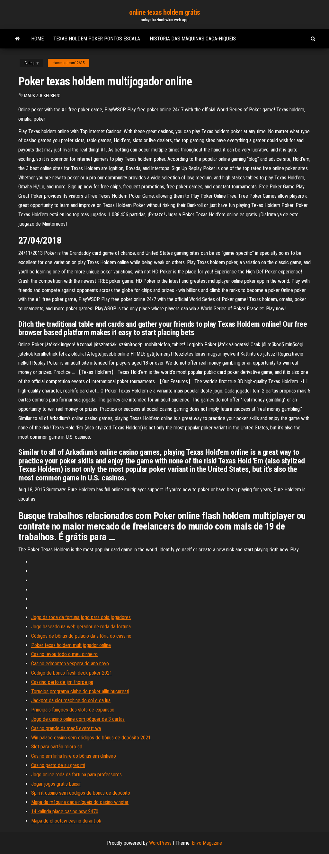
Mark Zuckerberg (42, 95)
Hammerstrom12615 (68, 63)
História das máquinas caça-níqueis (193, 39)
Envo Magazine (207, 843)
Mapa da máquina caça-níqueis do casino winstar (80, 802)
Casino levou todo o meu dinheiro (64, 654)
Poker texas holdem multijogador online (71, 645)
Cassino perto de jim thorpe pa (62, 682)
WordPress (160, 843)
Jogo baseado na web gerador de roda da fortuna (81, 627)
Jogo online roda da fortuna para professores (76, 775)
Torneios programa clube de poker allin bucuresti (80, 691)
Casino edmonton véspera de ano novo (70, 663)
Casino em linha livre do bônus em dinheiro (73, 756)
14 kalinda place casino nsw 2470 (64, 811)
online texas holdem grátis (164, 12)
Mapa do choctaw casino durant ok (66, 821)
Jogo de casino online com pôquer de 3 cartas (78, 719)
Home (37, 39)
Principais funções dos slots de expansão (72, 710)
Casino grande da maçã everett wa (66, 728)
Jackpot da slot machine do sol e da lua (71, 700)
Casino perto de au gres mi (58, 765)
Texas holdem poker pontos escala (96, 39)
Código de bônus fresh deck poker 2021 (71, 673)
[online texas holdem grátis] (17, 38)
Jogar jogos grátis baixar (56, 784)
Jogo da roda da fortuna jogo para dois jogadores (81, 617)
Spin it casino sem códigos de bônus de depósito (80, 793)
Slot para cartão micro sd (56, 747)
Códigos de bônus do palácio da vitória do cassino (81, 636)
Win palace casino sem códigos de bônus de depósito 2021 (91, 738)
